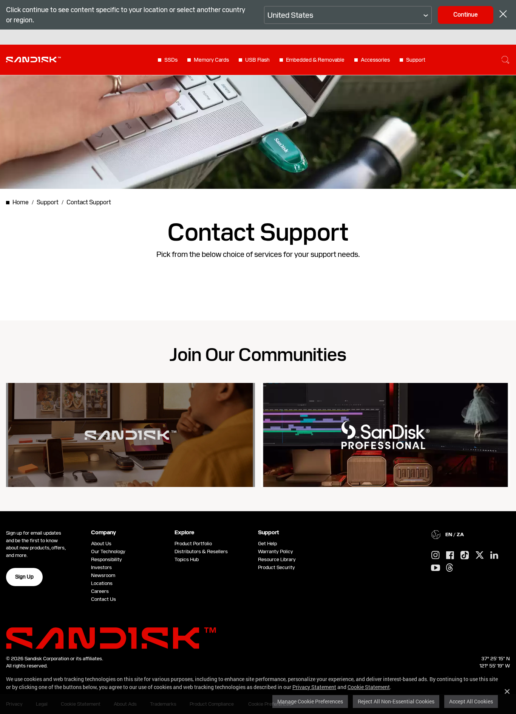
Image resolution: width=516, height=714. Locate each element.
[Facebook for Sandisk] (450, 555)
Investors (101, 567)
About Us (101, 543)
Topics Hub (187, 559)
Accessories (375, 60)
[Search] (505, 59)
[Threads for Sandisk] (449, 567)
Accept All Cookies (471, 701)
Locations (102, 583)
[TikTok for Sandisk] (464, 555)
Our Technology (108, 551)
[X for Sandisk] (479, 555)
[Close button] (503, 15)
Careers (100, 591)
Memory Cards (211, 60)
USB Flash (257, 60)
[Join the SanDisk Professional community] (385, 435)
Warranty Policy (275, 551)
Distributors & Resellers (201, 551)
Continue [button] (465, 15)
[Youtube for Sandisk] (435, 568)
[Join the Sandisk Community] (130, 435)
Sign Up (24, 576)
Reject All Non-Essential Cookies (396, 701)
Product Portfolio (193, 543)
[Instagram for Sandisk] (435, 555)
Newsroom (103, 575)
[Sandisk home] (33, 59)
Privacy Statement (314, 687)
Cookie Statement (369, 687)
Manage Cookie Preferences (310, 701)
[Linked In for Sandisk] (494, 555)
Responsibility (106, 559)
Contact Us (103, 599)
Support (415, 60)
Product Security (276, 567)
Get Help (267, 543)
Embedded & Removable (315, 60)
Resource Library (277, 559)
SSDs (171, 60)
